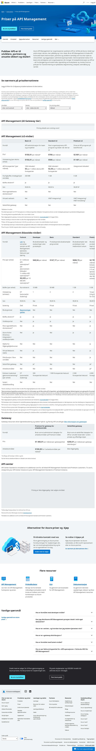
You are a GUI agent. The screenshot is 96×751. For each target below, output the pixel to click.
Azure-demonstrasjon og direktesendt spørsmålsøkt (39, 717)
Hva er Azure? (5, 703)
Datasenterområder (7, 712)
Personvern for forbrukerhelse (63, 739)
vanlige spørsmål (47, 100)
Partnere (42, 2)
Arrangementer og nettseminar (70, 719)
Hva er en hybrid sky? (86, 711)
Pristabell (13, 39)
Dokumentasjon (80, 584)
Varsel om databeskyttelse (71, 742)
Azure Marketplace (54, 701)
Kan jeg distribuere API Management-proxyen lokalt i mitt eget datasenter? (59, 620)
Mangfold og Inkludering (78, 739)
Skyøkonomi (21, 715)
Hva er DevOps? (85, 728)
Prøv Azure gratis (26, 29)
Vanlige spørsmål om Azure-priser (10, 618)
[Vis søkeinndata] (84, 2)
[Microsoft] (2, 2)
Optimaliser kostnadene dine (24, 719)
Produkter (21, 2)
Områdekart (80, 745)
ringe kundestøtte (45, 407)
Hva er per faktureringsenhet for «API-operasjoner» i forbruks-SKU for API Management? (62, 650)
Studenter (67, 715)
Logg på (93, 2)
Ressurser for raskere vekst (39, 705)
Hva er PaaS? (84, 725)
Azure (6, 2)
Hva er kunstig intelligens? (84, 715)
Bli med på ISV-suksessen (55, 707)
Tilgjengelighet (90, 739)
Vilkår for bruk (90, 742)
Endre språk (5, 735)
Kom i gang (5, 706)
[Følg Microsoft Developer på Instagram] (26, 691)
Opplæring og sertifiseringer (68, 702)
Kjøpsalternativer (24, 39)
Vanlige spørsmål (46, 39)
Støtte (34, 712)
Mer (56, 39)
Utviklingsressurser (70, 712)
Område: (4, 105)
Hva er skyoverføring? (86, 707)
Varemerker (82, 742)
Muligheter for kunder (7, 719)
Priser (36, 2)
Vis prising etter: (54, 105)
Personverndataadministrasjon (50, 745)
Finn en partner (53, 704)
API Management (8, 584)
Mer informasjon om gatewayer (75, 422)
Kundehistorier (5, 722)
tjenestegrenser (27, 513)
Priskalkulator (31, 584)
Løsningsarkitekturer (38, 709)
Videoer (67, 730)
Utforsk (13, 2)
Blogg (66, 709)
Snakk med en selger (42, 552)
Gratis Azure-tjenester (23, 707)
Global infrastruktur (7, 709)
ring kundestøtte (44, 217)
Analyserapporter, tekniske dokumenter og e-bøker (71, 725)
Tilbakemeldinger (71, 745)
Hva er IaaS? (84, 719)
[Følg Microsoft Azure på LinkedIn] (30, 691)
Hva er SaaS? (84, 722)
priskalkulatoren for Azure (24, 98)
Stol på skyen (5, 715)
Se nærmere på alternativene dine (76, 549)
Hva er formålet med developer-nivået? (50, 613)
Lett (21, 242)
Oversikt (5, 39)
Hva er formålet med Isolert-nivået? (49, 642)
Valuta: (27, 105)
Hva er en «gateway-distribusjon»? (49, 635)
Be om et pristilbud (9, 29)
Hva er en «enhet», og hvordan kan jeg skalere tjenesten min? (59, 629)
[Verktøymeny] (88, 2)
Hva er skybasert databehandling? (85, 703)
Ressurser (50, 2)
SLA (50, 584)
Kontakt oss (62, 745)
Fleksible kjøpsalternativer (22, 711)
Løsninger (29, 2)
